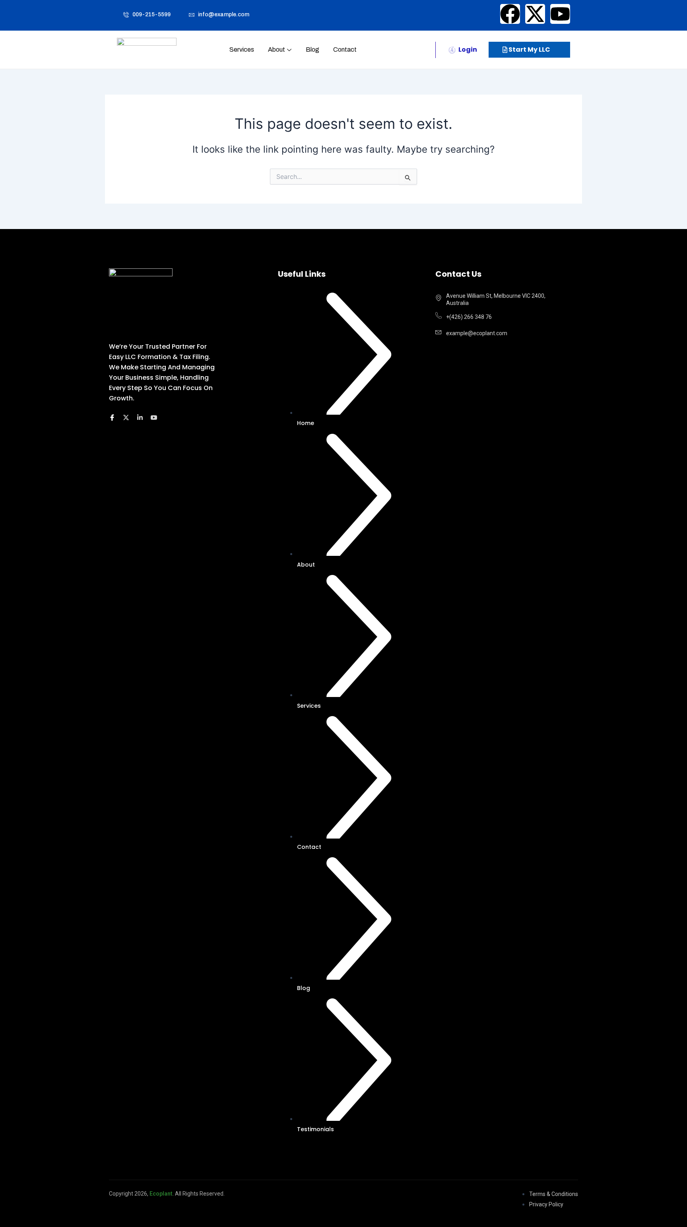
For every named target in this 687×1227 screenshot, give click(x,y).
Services (241, 49)
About (276, 49)
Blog (312, 49)
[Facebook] (113, 418)
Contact (345, 49)
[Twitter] (127, 418)
